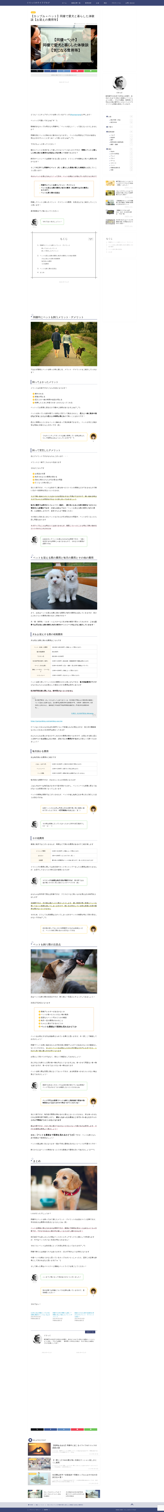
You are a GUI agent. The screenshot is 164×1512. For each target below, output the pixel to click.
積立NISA (121, 122)
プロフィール (116, 3)
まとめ (42, 272)
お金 (97, 3)
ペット (33, 12)
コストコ (121, 163)
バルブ (121, 135)
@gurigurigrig (75, 115)
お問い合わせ (130, 3)
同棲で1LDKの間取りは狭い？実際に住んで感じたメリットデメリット (62, 1314)
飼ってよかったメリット (49, 248)
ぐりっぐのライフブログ (38, 3)
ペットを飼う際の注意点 (48, 268)
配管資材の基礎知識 (121, 142)
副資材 (121, 137)
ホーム (64, 3)
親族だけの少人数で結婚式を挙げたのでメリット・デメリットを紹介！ (84, 1314)
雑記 (105, 3)
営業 (121, 170)
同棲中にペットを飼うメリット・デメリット (55, 245)
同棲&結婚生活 (121, 167)
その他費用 (45, 264)
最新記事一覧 (76, 3)
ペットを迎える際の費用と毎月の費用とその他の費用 (58, 255)
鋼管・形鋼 (121, 144)
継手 (121, 140)
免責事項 (46, 1509)
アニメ (121, 156)
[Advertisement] (64, 97)
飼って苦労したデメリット (50, 251)
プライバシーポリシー (35, 1509)
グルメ (121, 158)
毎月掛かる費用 (47, 261)
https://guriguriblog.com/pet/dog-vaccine (46, 721)
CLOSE (90, 239)
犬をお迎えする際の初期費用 (51, 258)
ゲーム (121, 160)
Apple (121, 151)
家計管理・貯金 (121, 120)
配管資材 (88, 3)
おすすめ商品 (121, 153)
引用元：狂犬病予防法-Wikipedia (82, 713)
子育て (120, 127)
